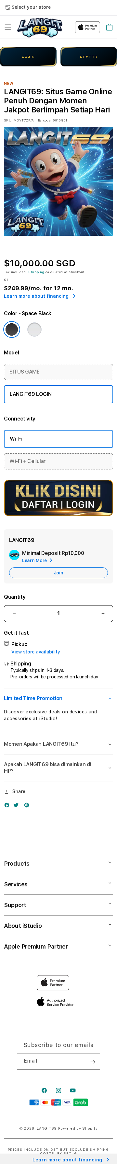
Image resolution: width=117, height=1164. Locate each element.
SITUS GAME (24, 372)
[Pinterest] (28, 806)
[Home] (39, 27)
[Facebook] (8, 806)
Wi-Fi (16, 439)
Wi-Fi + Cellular (27, 461)
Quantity (14, 597)
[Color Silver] (34, 329)
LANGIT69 (47, 1128)
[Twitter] (17, 806)
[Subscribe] (92, 1062)
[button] (8, 27)
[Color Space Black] (12, 329)
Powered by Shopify (78, 1128)
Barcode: (44, 120)
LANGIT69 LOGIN (31, 394)
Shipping (36, 272)
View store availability (35, 651)
